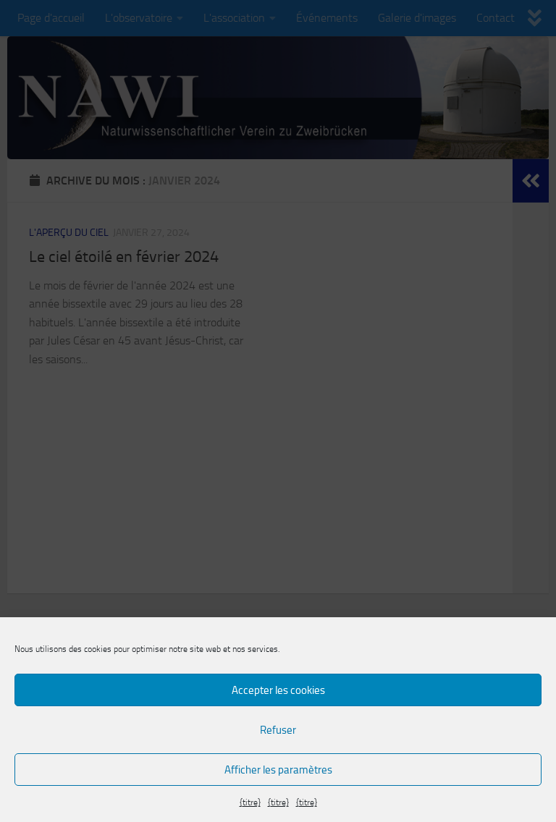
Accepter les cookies (278, 690)
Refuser (278, 730)
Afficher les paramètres (278, 769)
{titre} (250, 802)
